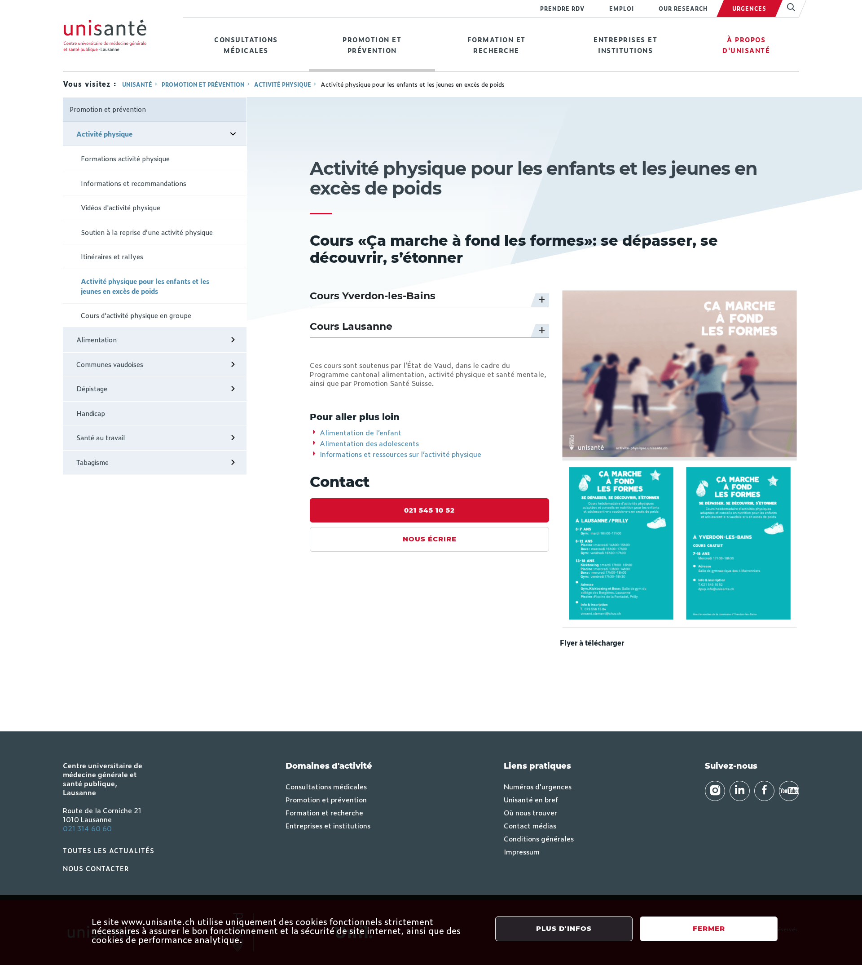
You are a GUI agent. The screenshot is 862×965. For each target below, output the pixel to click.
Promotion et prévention (372, 45)
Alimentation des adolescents (369, 443)
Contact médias (530, 825)
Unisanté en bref (531, 799)
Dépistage (91, 388)
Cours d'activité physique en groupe (136, 315)
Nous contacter (96, 868)
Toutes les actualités (108, 850)
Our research (683, 8)
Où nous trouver (530, 812)
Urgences (749, 8)
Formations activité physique (125, 158)
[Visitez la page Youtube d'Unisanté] (789, 791)
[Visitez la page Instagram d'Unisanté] (715, 791)
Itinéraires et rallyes (112, 256)
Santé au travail (100, 437)
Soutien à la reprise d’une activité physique (147, 232)
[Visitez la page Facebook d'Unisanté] (764, 791)
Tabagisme (92, 462)
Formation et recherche (496, 45)
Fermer (709, 928)
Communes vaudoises (109, 364)
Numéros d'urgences (538, 786)
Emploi (621, 8)
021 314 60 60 (87, 828)
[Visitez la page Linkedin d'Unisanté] (740, 791)
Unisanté (137, 84)
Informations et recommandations (133, 183)
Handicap (90, 413)
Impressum (522, 851)
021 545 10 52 (429, 510)
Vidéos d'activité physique (120, 207)
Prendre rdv (562, 8)
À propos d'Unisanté (746, 45)
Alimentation (96, 339)
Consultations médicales (246, 45)
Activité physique (282, 84)
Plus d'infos (564, 928)
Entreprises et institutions (625, 45)
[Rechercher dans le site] (787, 8)
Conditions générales (539, 838)
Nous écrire (430, 539)
